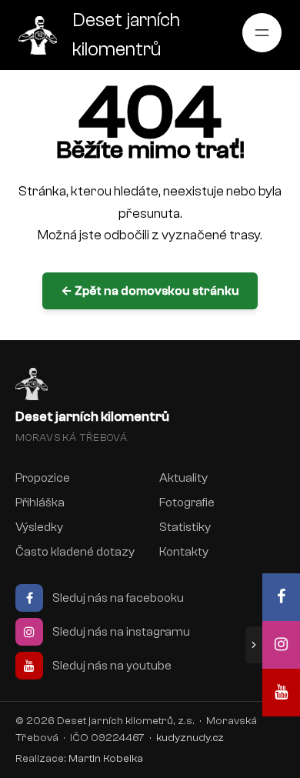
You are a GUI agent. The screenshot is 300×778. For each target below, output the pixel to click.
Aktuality (183, 478)
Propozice (42, 478)
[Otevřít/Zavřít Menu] (262, 32)
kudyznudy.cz (190, 737)
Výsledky (39, 527)
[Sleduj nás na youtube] (281, 692)
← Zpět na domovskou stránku (150, 291)
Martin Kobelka (105, 758)
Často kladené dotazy (75, 552)
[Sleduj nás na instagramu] (281, 645)
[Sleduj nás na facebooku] (281, 597)
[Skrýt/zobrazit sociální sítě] (253, 644)
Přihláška (40, 502)
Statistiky (185, 527)
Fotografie (187, 502)
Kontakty (183, 552)
